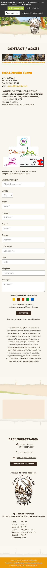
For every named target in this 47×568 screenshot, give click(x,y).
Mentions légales (31, 565)
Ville (4, 257)
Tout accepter (16, 8)
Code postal (7, 246)
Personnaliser (12, 13)
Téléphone (6, 268)
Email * (5, 224)
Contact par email (23, 464)
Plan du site (20, 565)
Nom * (4, 202)
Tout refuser (33, 8)
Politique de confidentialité (32, 13)
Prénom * (5, 213)
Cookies (12, 565)
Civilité (5, 191)
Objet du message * (10, 180)
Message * (6, 279)
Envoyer (23, 313)
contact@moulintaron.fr (17, 86)
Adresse (5, 235)
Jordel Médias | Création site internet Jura (28, 563)
